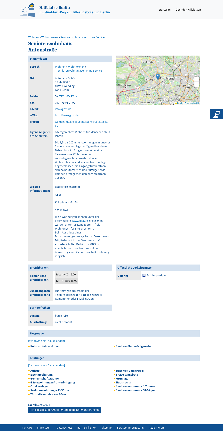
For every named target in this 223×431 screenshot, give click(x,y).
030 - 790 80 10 (68, 95)
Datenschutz (64, 427)
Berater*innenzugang (130, 427)
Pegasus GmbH (192, 103)
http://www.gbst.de (67, 115)
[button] (158, 76)
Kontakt (27, 427)
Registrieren (156, 427)
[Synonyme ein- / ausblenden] (46, 341)
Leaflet (180, 103)
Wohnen (33, 37)
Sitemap (107, 427)
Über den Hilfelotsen (188, 9)
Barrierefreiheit (86, 427)
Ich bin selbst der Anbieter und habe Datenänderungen (65, 410)
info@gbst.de (63, 109)
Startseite (165, 9)
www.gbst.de (80, 221)
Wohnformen (49, 37)
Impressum (44, 427)
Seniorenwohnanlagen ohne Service (82, 37)
